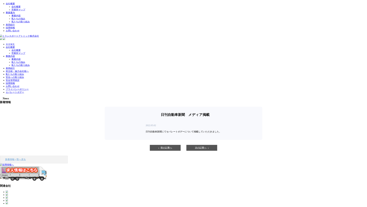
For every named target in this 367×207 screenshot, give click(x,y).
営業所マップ (18, 9)
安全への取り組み (15, 77)
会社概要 (10, 3)
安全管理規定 (12, 80)
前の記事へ (166, 147)
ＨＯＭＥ (10, 44)
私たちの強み (18, 18)
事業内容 (16, 15)
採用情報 (10, 27)
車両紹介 (10, 24)
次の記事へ (200, 147)
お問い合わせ (12, 30)
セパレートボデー (15, 92)
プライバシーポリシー (17, 89)
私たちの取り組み (20, 21)
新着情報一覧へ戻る (15, 159)
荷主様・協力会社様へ (17, 71)
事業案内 (10, 12)
